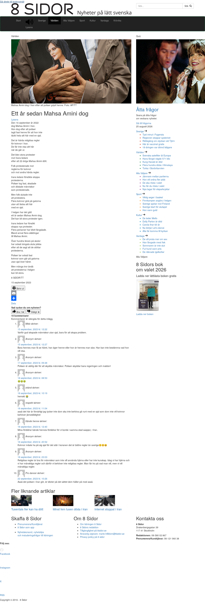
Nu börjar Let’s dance (153, 227)
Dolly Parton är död (152, 221)
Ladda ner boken (144, 314)
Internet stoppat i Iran (108, 509)
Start (18, 20)
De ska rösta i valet (152, 182)
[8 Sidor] (71, 14)
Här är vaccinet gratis (153, 144)
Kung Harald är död (152, 161)
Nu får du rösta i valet (153, 186)
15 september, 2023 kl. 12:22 (32, 329)
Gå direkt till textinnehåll (12, 1)
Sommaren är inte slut (154, 245)
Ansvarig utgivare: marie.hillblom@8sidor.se (102, 533)
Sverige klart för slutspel (155, 206)
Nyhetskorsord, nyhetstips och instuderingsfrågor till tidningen (35, 533)
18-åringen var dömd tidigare (157, 147)
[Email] (71, 293)
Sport (82, 20)
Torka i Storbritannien (153, 168)
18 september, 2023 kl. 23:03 (32, 457)
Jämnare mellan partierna (156, 176)
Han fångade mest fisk (154, 242)
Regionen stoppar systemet (156, 137)
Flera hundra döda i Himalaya (158, 165)
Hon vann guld (150, 210)
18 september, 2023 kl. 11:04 (32, 408)
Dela (13, 303)
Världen (54, 20)
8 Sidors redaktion (89, 527)
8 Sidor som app (26, 527)
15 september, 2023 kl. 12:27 (32, 344)
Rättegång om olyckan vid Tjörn (159, 140)
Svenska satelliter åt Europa (157, 155)
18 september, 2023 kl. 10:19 (32, 393)
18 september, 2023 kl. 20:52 (32, 441)
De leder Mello (150, 218)
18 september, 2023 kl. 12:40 (32, 426)
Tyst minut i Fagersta (153, 134)
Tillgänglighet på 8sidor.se (93, 530)
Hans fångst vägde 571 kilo (156, 158)
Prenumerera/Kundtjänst (30, 524)
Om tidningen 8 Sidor (91, 524)
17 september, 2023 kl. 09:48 (32, 362)
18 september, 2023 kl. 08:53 (32, 378)
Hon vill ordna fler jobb (154, 179)
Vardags (104, 20)
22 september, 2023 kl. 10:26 (32, 478)
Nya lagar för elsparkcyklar (156, 189)
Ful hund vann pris (152, 248)
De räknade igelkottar (153, 251)
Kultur (93, 20)
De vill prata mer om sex (155, 239)
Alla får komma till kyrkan (155, 231)
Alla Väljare (69, 20)
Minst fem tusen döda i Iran (70, 509)
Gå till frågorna (143, 123)
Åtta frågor (147, 109)
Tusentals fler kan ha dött (27, 509)
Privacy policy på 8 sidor (92, 536)
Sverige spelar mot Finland (156, 203)
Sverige (42, 20)
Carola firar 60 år (151, 224)
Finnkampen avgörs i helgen (157, 200)
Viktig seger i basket (153, 197)
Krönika (117, 20)
